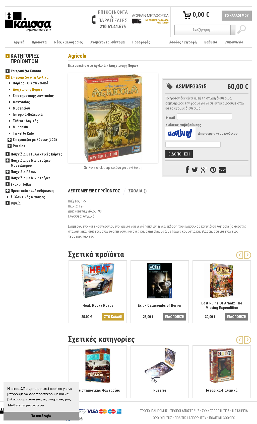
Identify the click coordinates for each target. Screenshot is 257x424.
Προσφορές (141, 42)
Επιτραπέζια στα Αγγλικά (87, 66)
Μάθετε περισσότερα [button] (26, 405)
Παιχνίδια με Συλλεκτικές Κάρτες (36, 154)
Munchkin (20, 127)
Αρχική (19, 42)
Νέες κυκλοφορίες (68, 42)
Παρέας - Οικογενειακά (30, 83)
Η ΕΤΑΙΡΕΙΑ (240, 411)
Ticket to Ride (23, 133)
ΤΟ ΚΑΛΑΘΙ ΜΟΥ (237, 16)
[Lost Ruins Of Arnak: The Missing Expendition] (221, 279)
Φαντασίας (21, 102)
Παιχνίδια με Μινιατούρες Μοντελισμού (30, 163)
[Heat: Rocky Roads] (97, 279)
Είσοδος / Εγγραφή (182, 42)
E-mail (170, 118)
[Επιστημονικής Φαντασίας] (97, 364)
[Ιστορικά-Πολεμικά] (221, 364)
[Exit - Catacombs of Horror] (159, 279)
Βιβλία (16, 203)
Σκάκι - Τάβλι (21, 184)
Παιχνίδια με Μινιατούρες (30, 178)
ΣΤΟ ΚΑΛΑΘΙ (113, 317)
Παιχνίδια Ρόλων (23, 172)
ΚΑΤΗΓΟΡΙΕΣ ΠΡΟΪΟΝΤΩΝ (25, 59)
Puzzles (19, 146)
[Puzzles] (159, 364)
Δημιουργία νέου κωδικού (217, 133)
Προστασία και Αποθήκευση (32, 191)
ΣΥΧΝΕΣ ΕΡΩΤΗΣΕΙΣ (215, 411)
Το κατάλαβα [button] (41, 416)
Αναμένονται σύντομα (107, 42)
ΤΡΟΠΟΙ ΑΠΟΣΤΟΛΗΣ (184, 411)
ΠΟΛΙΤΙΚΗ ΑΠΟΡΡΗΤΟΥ (190, 418)
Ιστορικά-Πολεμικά (28, 115)
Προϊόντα (39, 42)
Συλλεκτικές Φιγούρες (28, 197)
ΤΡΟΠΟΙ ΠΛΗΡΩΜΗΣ (154, 411)
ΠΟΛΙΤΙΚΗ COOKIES (222, 418)
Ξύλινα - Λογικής (25, 121)
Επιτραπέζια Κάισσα (26, 71)
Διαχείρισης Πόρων (123, 66)
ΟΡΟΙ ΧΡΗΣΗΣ (162, 418)
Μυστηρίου (21, 108)
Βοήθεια (210, 42)
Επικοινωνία (234, 42)
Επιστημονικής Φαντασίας (33, 96)
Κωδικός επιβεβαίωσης (183, 125)
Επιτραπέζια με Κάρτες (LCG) (35, 140)
